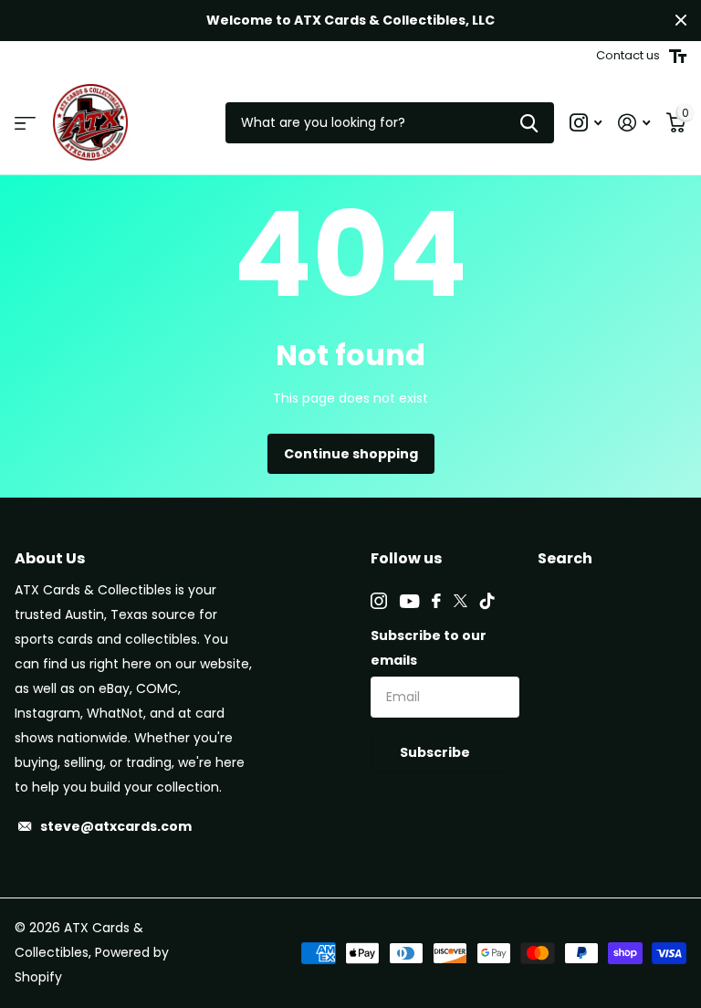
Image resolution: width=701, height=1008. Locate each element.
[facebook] (436, 600)
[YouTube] (409, 601)
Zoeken (529, 122)
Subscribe (436, 752)
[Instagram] (379, 601)
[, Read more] (585, 122)
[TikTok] (487, 601)
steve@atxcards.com (116, 826)
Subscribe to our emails (429, 647)
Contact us (628, 55)
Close (681, 20)
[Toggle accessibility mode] (677, 56)
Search (565, 558)
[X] (460, 600)
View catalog (25, 123)
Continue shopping (351, 454)
